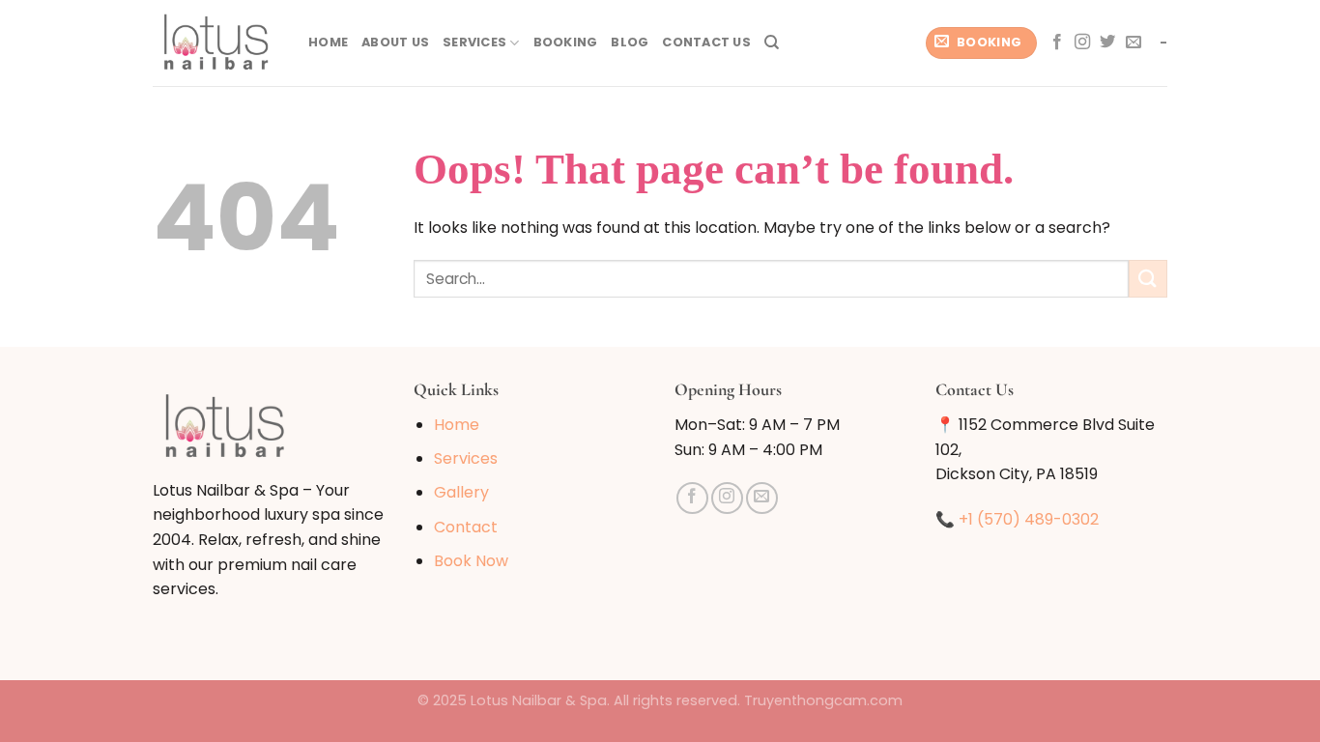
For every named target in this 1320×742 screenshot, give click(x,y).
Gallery (461, 492)
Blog (629, 42)
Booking (565, 42)
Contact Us (706, 42)
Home (328, 42)
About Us (395, 42)
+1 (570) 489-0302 (1029, 519)
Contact (466, 527)
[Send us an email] (1133, 42)
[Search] (771, 42)
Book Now (471, 561)
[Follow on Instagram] (1082, 42)
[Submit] (1148, 279)
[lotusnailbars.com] (216, 43)
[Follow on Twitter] (1107, 42)
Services (474, 42)
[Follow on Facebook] (1057, 42)
